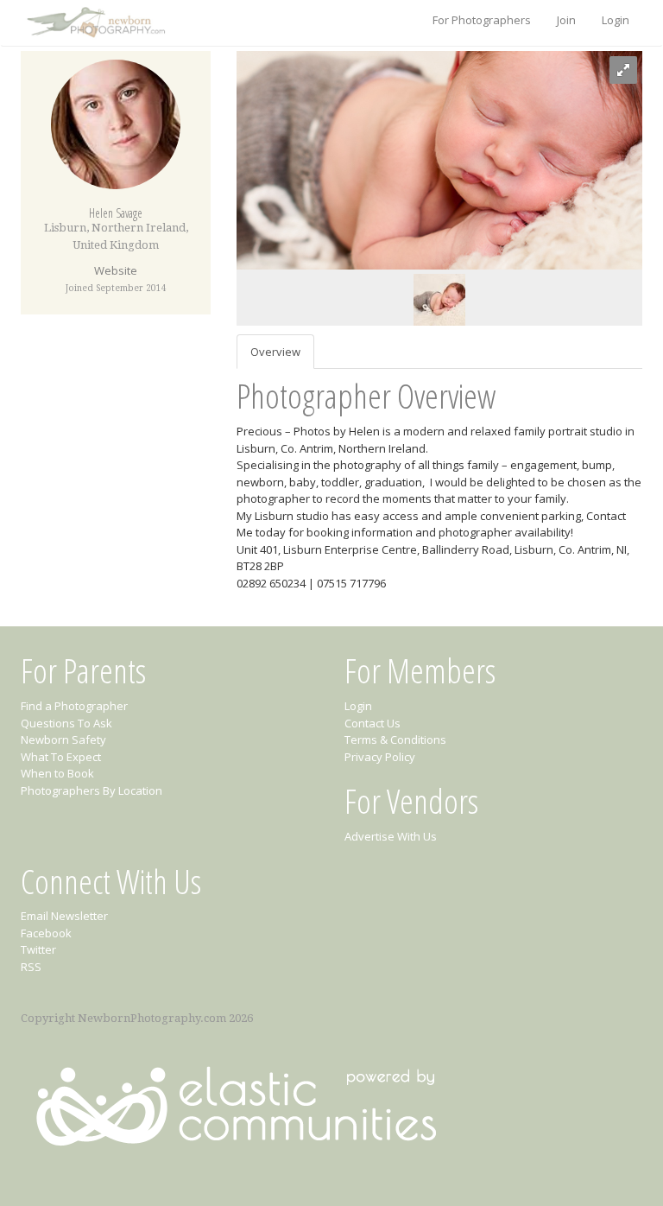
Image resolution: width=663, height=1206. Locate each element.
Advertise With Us (390, 836)
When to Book (57, 773)
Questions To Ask (66, 723)
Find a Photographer (74, 706)
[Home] (94, 23)
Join (566, 20)
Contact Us (372, 723)
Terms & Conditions (395, 739)
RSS (31, 966)
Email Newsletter (64, 916)
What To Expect (61, 757)
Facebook (46, 933)
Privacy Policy (379, 757)
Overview (275, 351)
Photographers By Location (91, 790)
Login (615, 20)
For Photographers (482, 20)
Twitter (38, 949)
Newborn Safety (63, 739)
